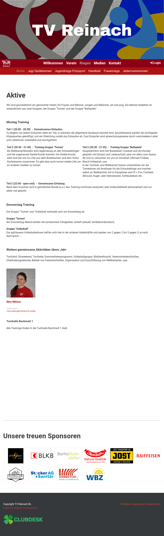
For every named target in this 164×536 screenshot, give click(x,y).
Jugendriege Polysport (70, 71)
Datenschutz (154, 504)
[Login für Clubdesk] (23, 523)
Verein (71, 63)
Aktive (20, 71)
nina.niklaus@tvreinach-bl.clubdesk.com (24, 311)
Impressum (138, 504)
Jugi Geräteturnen (40, 71)
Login (157, 62)
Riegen (85, 63)
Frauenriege (112, 71)
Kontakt (115, 63)
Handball (94, 71)
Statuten (125, 504)
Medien (100, 63)
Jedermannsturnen (135, 71)
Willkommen (53, 63)
